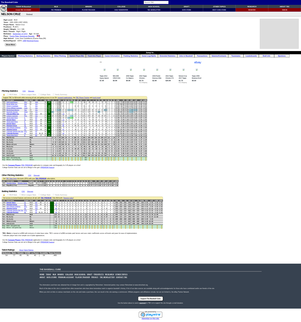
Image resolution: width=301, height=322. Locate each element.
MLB (56, 7)
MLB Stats (13, 94)
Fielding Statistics (130, 56)
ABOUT (42, 277)
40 (56, 208)
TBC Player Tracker (82, 97)
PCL (25, 116)
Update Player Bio (77, 56)
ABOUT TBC (284, 7)
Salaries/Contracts (219, 56)
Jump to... (150, 53)
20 (63, 133)
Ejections (282, 56)
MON (36, 102)
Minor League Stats (29, 94)
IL (24, 118)
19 (63, 114)
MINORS (88, 7)
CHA (36, 104)
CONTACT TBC (121, 277)
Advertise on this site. (150, 319)
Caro (25, 108)
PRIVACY (94, 277)
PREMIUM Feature (47, 167)
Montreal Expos (33, 41)
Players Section (8, 56)
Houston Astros (11, 125)
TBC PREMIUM (56, 10)
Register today (68, 198)
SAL (25, 106)
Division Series (22, 183)
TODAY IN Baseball (23, 7)
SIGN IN (284, 10)
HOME (42, 274)
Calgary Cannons (12, 116)
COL (36, 131)
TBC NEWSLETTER (153, 10)
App (25, 104)
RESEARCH (251, 7)
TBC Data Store (11, 178)
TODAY (48, 274)
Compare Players (14, 165)
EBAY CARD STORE (219, 10)
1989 (24, 41)
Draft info (266, 56)
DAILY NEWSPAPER (121, 10)
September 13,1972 (20, 34)
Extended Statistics (167, 56)
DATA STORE (186, 10)
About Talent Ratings (26, 250)
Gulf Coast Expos (12, 102)
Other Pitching (60, 56)
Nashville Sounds (12, 112)
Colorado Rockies (12, 133)
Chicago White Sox (12, 114)
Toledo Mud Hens (12, 118)
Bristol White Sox (11, 104)
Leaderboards (251, 56)
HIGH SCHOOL (154, 7)
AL (25, 114)
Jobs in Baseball (186, 56)
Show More (10, 45)
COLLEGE (121, 7)
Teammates (235, 56)
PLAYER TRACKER (88, 10)
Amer (26, 112)
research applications (65, 97)
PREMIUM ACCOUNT (66, 277)
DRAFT (186, 7)
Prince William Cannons (14, 108)
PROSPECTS (99, 274)
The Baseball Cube (9, 2)
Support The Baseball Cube (150, 299)
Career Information (112, 56)
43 (63, 129)
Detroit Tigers (11, 120)
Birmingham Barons (12, 110)
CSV (24, 91)
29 (63, 120)
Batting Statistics (43, 56)
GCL (25, 102)
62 (56, 204)
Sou (25, 110)
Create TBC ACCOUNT (23, 10)
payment (143, 303)
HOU (36, 125)
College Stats (45, 94)
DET (36, 118)
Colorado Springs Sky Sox (14, 131)
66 (63, 125)
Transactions (202, 56)
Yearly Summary (61, 94)
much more (96, 97)
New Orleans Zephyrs (13, 127)
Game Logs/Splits (149, 56)
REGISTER (251, 10)
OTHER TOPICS (219, 7)
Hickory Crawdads (12, 106)
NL (25, 125)
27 (63, 123)
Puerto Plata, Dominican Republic (22, 36)
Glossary (31, 91)
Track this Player (94, 56)
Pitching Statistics (25, 56)
